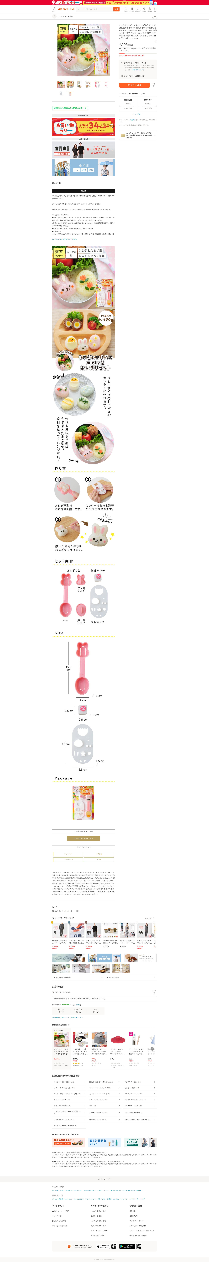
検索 (116, 9)
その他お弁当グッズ (99, 1152)
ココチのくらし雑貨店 (73, 1161)
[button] (155, 41)
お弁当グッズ (87, 1152)
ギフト (99, 859)
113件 (78, 1005)
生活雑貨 (99, 854)
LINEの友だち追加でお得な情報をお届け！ (68, 108)
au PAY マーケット (57, 1152)
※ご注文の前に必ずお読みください (64, 239)
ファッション (68, 859)
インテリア (68, 854)
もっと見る (148, 918)
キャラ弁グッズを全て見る (83, 838)
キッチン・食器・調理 (73, 1152)
